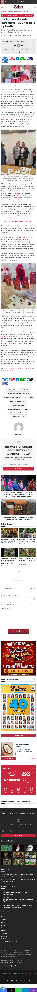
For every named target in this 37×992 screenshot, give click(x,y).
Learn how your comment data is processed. (17, 603)
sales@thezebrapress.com (8, 962)
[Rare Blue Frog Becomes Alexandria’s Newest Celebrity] (6, 848)
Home (4, 11)
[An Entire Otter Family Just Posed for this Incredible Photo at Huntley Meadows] (9, 552)
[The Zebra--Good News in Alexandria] (18, 7)
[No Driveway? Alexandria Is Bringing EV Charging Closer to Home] (9, 533)
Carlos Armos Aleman (12, 397)
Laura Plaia (6, 35)
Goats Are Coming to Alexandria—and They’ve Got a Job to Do (27, 560)
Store (2, 928)
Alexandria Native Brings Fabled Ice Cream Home (27, 540)
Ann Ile (26, 390)
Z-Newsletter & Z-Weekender (9, 941)
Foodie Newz (29, 15)
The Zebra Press (31, 973)
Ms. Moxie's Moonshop (19, 401)
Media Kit (4, 936)
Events (3, 922)
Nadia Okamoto (18, 405)
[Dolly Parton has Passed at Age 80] (18, 848)
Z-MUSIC (4, 939)
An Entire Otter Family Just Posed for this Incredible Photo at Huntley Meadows (8, 561)
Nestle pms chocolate (18, 413)
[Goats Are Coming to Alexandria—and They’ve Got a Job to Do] (27, 552)
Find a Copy (18, 631)
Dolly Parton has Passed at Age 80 (12, 877)
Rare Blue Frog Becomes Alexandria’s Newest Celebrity (18, 874)
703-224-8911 (17, 960)
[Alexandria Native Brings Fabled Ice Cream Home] (27, 533)
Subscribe (4, 933)
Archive (3, 919)
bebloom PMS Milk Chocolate (19, 394)
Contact (3, 930)
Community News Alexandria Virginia (17, 11)
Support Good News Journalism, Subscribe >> (18, 221)
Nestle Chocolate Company (18, 409)
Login (33, 588)
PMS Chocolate (18, 417)
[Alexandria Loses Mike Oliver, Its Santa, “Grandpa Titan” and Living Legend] (30, 848)
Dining (3, 925)
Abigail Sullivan (14, 390)
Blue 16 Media (22, 976)
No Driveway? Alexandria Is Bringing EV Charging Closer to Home (9, 541)
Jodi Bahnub (28, 397)
